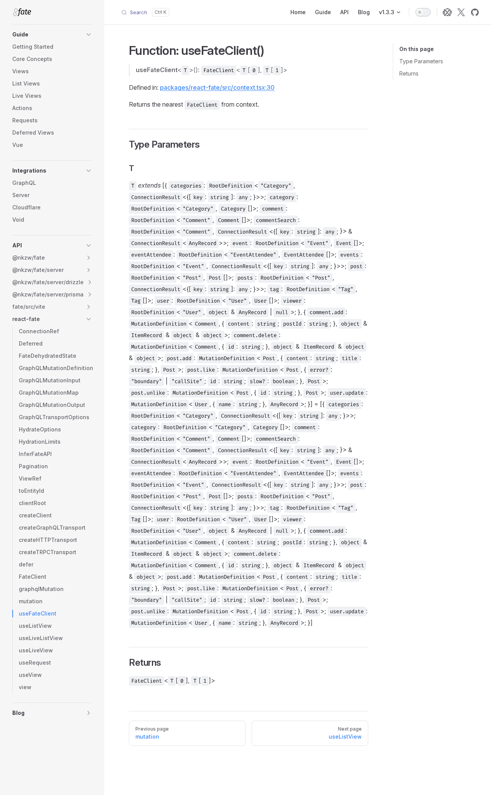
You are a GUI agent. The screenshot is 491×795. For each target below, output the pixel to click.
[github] (475, 12)
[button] (52, 34)
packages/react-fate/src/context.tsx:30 (217, 87)
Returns (409, 73)
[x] (461, 12)
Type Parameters (421, 61)
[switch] (423, 12)
